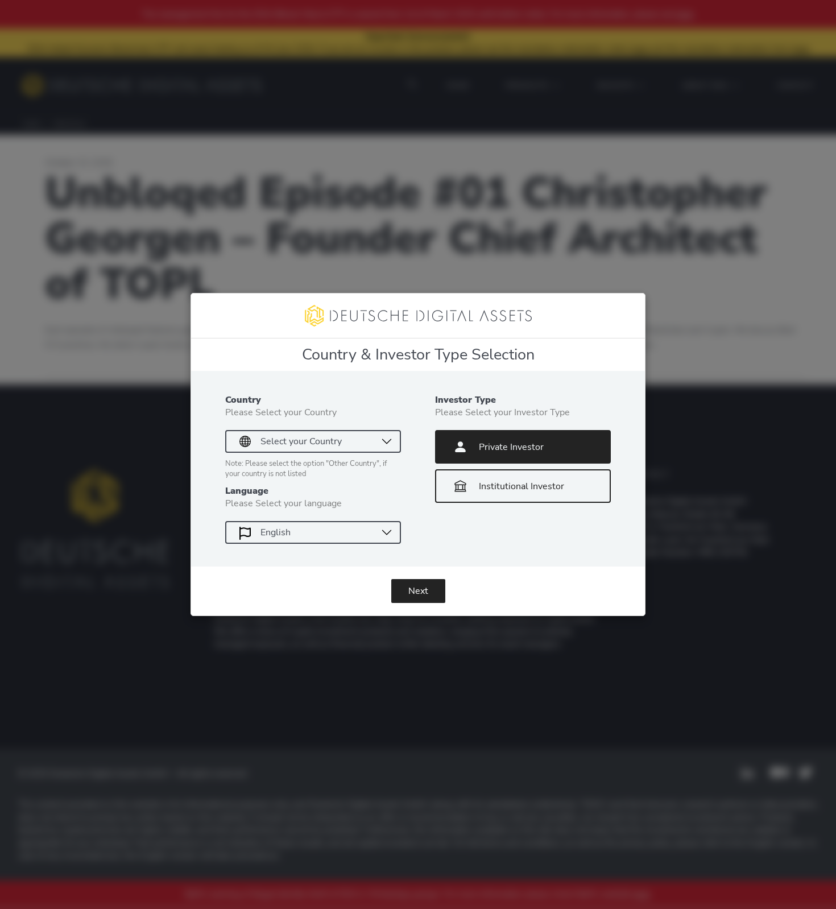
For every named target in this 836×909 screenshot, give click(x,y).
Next (418, 591)
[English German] (313, 532)
